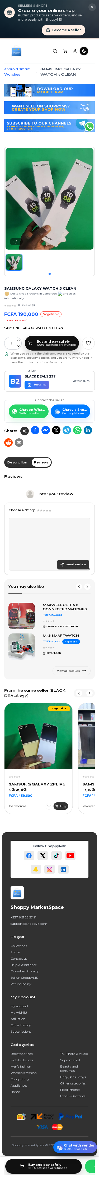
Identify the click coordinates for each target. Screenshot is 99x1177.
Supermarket (70, 1060)
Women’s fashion (24, 1073)
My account (20, 1006)
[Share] (24, 431)
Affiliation (18, 1019)
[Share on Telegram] (67, 430)
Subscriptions (21, 1031)
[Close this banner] (92, 7)
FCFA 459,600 (20, 796)
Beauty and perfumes (69, 1068)
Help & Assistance (24, 965)
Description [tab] (17, 462)
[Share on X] (56, 430)
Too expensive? (15, 320)
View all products (68, 671)
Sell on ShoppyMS (24, 978)
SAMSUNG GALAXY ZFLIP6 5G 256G (37, 787)
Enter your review (54, 494)
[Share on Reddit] (8, 442)
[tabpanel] (49, 524)
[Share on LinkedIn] (88, 430)
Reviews (13, 476)
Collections (19, 946)
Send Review (76, 564)
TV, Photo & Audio (74, 1054)
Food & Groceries (72, 1096)
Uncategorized (22, 1054)
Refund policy (21, 984)
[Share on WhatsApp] (77, 430)
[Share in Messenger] (45, 430)
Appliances (19, 1085)
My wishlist (19, 1012)
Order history (21, 1025)
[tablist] (28, 462)
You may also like (26, 586)
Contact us (19, 958)
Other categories (73, 1083)
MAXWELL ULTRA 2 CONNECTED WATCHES (65, 607)
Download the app (25, 971)
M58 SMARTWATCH (61, 635)
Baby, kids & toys (73, 1077)
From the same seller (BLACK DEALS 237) (34, 693)
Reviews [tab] (41, 462)
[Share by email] (19, 442)
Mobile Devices (22, 1060)
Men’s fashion (21, 1066)
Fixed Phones (70, 1090)
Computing (20, 1079)
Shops (15, 952)
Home (15, 1092)
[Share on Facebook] (35, 430)
